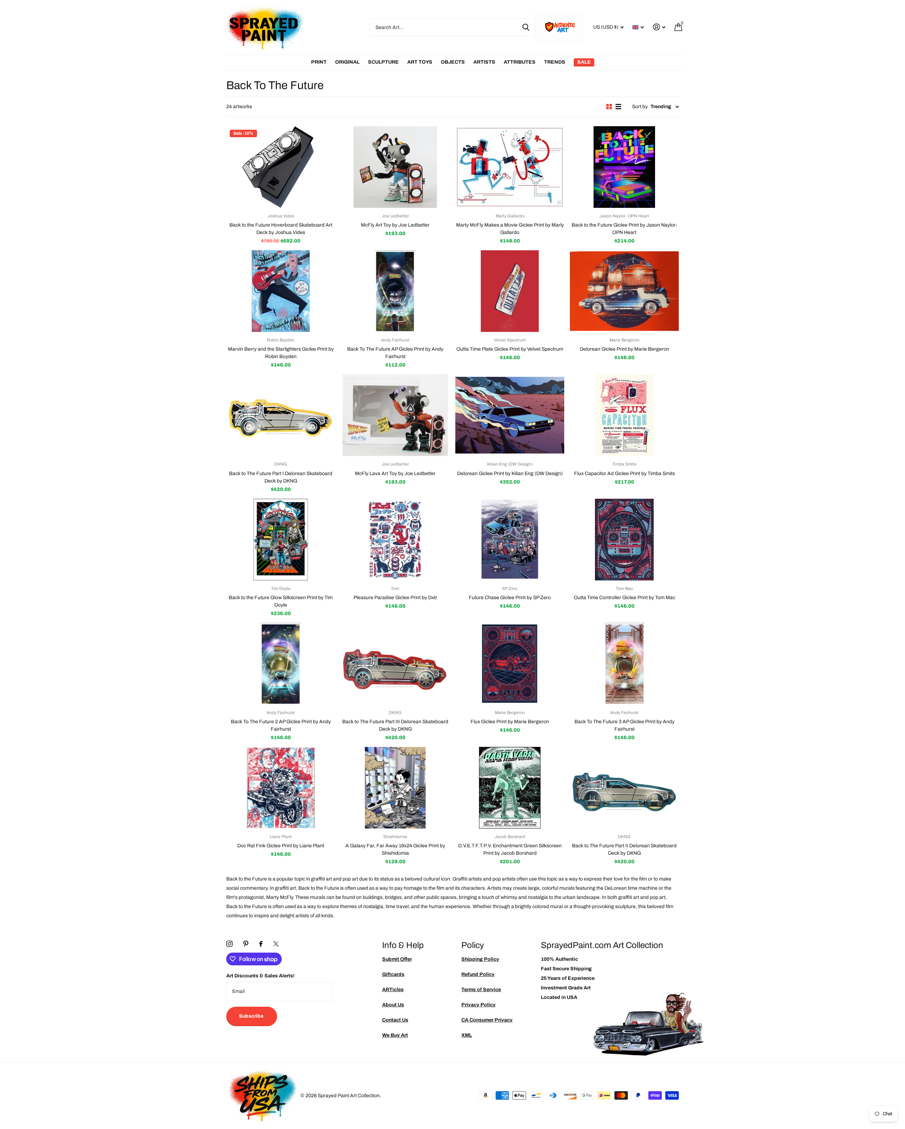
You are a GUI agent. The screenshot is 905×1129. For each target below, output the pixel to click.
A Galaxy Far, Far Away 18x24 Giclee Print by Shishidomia (395, 849)
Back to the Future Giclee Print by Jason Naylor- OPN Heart (624, 228)
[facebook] (261, 944)
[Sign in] (659, 27)
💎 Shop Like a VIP (852, 593)
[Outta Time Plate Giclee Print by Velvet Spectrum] (509, 291)
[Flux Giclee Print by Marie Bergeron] (509, 663)
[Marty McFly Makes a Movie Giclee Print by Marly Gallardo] (509, 167)
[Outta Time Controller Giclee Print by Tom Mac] (624, 539)
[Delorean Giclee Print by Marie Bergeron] (624, 291)
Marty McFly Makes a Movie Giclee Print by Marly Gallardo (510, 228)
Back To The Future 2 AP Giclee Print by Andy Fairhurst (281, 725)
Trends (554, 62)
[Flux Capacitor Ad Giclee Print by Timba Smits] (624, 415)
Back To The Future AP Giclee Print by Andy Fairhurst (395, 352)
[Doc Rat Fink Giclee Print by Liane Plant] (280, 788)
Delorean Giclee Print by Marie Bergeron (624, 349)
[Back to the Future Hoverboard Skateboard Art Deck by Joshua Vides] (280, 167)
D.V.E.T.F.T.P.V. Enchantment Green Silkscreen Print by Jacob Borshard (510, 849)
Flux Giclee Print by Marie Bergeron (510, 721)
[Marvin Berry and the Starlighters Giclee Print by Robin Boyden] (280, 291)
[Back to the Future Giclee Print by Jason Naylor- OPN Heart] (624, 167)
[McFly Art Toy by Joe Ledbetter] (395, 167)
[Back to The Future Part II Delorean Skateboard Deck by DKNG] (624, 788)
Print (319, 62)
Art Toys (419, 62)
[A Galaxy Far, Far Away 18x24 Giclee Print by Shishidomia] (395, 788)
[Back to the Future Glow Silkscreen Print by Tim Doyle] (280, 539)
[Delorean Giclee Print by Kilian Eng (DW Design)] (509, 415)
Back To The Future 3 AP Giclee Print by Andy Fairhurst (624, 725)
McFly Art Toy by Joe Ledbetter (395, 225)
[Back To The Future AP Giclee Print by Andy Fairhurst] (395, 291)
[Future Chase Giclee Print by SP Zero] (509, 539)
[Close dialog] (897, 492)
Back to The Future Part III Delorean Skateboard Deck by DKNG (395, 725)
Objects (453, 62)
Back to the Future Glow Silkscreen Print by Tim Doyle (281, 601)
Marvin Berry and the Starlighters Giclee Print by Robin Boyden (281, 352)
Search (526, 27)
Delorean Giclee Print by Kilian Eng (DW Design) (510, 473)
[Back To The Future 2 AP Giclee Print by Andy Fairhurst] (280, 663)
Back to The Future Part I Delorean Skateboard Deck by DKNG (280, 477)
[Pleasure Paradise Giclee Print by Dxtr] (395, 539)
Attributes (520, 62)
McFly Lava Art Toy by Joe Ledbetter (395, 473)
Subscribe (251, 1016)
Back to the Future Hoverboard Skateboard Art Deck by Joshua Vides (280, 228)
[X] (276, 943)
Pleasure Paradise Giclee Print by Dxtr (395, 597)
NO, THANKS (852, 614)
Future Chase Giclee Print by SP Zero (510, 597)
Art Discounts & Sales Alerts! (260, 975)
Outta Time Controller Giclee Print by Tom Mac (624, 597)
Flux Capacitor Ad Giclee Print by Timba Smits (624, 473)
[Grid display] (609, 106)
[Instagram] (229, 944)
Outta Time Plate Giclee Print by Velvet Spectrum (509, 349)
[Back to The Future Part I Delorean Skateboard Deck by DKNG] (280, 415)
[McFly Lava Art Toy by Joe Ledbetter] (395, 415)
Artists (484, 62)
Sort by (640, 106)
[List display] (618, 106)
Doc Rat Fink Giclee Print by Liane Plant (280, 845)
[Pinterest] (246, 944)
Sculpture (383, 62)
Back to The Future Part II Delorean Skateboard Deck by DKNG (624, 849)
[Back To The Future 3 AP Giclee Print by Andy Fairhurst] (624, 663)
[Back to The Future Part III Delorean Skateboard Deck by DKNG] (395, 663)
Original (347, 62)
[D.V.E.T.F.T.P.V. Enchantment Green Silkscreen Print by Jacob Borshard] (509, 788)
